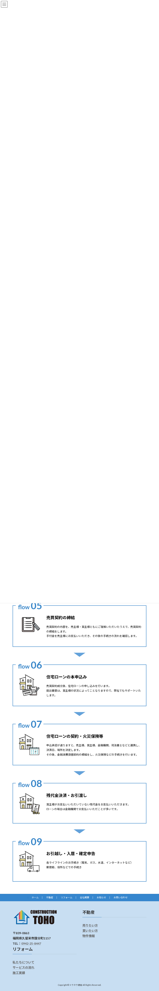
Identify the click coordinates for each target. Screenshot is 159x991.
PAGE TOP (151, 957)
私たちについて (23, 962)
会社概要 (84, 897)
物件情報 (88, 936)
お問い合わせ (121, 897)
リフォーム (66, 897)
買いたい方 (90, 930)
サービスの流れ (23, 967)
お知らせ (101, 897)
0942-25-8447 (31, 943)
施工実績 (19, 973)
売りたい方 (90, 925)
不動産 (49, 897)
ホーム (35, 897)
